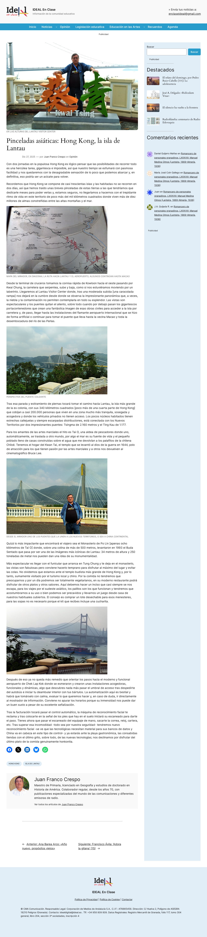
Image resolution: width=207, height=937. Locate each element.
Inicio (32, 26)
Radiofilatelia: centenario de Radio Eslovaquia (181, 121)
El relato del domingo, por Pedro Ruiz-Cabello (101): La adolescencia (181, 81)
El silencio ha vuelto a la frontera (180, 107)
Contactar (127, 899)
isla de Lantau (32, 763)
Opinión (73, 156)
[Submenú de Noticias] (56, 27)
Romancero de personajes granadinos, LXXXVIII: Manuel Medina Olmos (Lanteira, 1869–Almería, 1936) (174, 195)
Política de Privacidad (86, 899)
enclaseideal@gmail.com (185, 13)
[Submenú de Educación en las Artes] (144, 27)
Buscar (150, 46)
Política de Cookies (110, 899)
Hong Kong (14, 763)
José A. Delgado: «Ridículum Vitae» (178, 94)
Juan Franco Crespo (54, 156)
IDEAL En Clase (44, 9)
